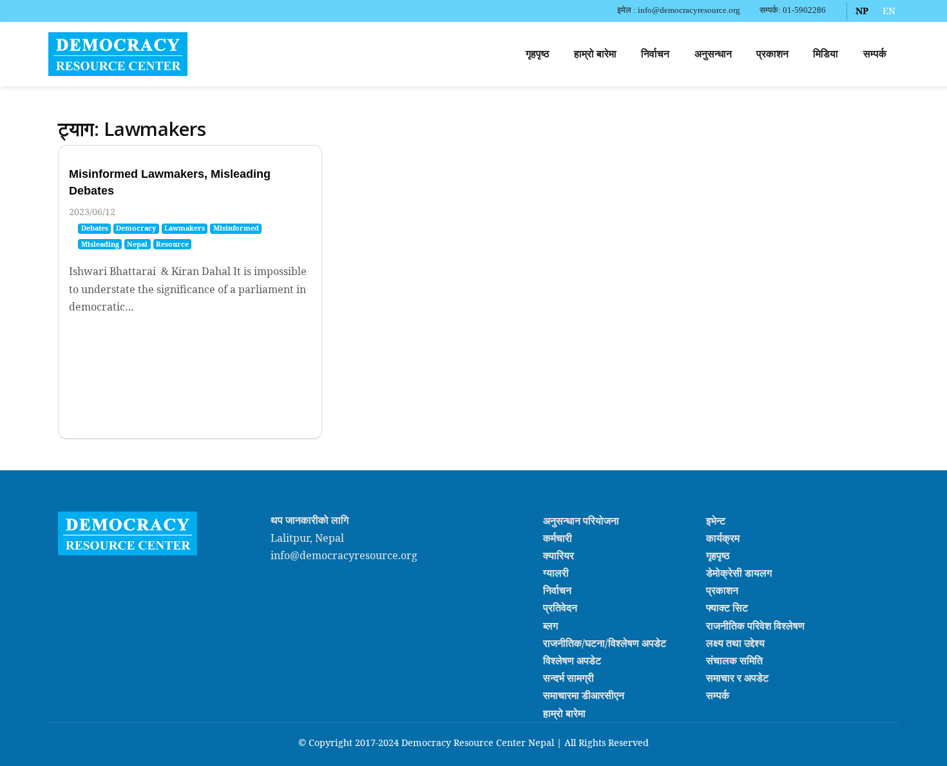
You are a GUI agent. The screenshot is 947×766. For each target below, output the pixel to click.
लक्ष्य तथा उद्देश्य (735, 643)
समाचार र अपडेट (737, 678)
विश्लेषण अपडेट (572, 660)
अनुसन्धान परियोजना (581, 520)
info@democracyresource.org (344, 555)
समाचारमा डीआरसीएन (583, 695)
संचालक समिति (734, 660)
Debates (94, 228)
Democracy (136, 228)
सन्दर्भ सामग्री (568, 678)
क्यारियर (558, 555)
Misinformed (236, 228)
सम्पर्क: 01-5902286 (793, 10)
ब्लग (550, 625)
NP (862, 11)
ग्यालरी (556, 573)
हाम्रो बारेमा (595, 53)
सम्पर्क (874, 53)
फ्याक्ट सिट (727, 607)
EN (889, 11)
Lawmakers (184, 228)
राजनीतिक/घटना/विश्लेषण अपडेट (604, 643)
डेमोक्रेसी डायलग (739, 573)
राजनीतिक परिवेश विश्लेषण (755, 625)
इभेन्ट (715, 520)
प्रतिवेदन (560, 607)
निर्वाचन (655, 53)
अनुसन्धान (713, 53)
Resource (172, 244)
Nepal (137, 244)
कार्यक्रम (723, 538)
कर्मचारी (557, 538)
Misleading (100, 244)
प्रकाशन (772, 53)
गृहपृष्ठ (538, 53)
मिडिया (825, 53)
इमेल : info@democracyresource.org (678, 10)
